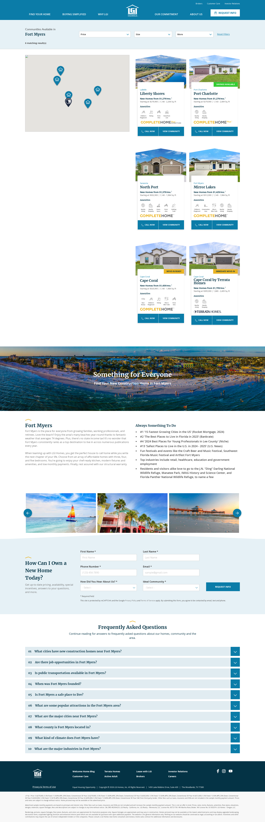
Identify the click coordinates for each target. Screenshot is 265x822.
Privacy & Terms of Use (44, 786)
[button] (98, 91)
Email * (147, 566)
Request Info (227, 13)
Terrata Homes (112, 771)
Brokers (199, 3)
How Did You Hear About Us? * (98, 581)
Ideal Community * (154, 581)
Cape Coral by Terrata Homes (212, 281)
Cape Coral (149, 280)
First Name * (88, 551)
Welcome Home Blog (84, 771)
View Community (171, 131)
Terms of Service (148, 600)
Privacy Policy (131, 600)
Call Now (150, 131)
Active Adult (110, 776)
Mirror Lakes (204, 187)
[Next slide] (237, 513)
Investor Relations (232, 3)
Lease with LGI (144, 771)
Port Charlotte (206, 93)
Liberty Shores (152, 93)
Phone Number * (90, 566)
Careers (172, 776)
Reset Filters (223, 34)
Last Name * (150, 551)
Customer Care (213, 3)
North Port (149, 187)
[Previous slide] (28, 513)
